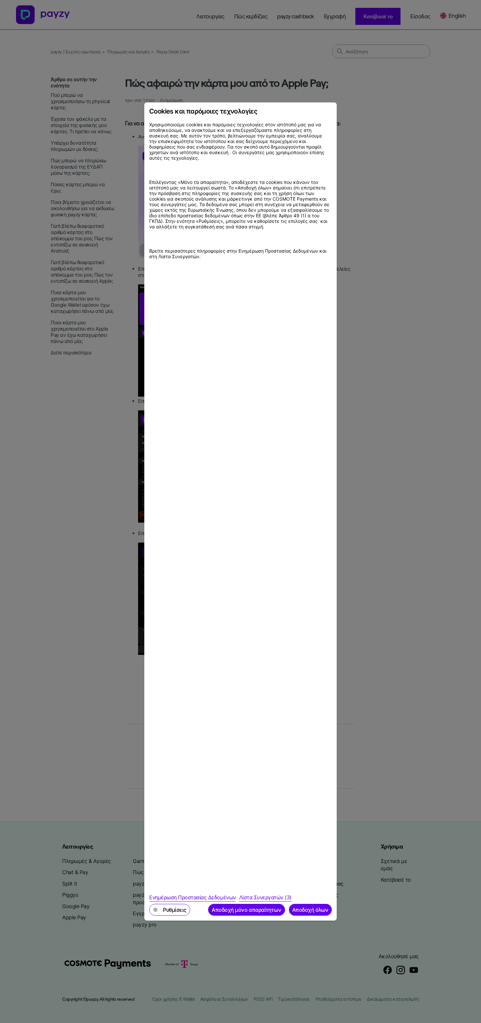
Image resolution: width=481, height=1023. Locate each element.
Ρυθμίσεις (175, 909)
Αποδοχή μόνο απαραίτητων (246, 909)
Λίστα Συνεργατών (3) (265, 897)
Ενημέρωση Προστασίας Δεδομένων (192, 897)
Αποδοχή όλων (310, 909)
